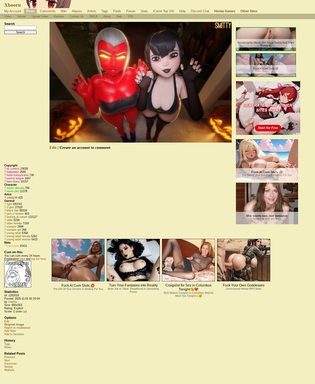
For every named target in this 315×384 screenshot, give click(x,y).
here (22, 259)
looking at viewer (17, 216)
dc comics (13, 168)
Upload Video (40, 16)
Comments (48, 11)
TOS (130, 16)
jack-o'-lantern (15, 213)
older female (14, 223)
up (24, 311)
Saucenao (10, 363)
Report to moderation (17, 327)
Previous (9, 357)
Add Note (10, 331)
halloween (13, 171)
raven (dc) (13, 191)
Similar (8, 366)
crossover (13, 245)
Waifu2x (9, 370)
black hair (13, 210)
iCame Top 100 (163, 11)
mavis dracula (15, 188)
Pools (117, 11)
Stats (144, 11)
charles (12, 301)
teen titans (13, 181)
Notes (8, 347)
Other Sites (248, 11)
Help (182, 11)
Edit (6, 321)
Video (7, 16)
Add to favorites (14, 334)
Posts (30, 11)
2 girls (10, 207)
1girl (9, 204)
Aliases (77, 11)
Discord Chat (200, 11)
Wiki (64, 11)
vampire (11, 226)
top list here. (39, 259)
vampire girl (14, 229)
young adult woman (19, 239)
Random (59, 16)
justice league (15, 178)
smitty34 (12, 197)
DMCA (93, 16)
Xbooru (12, 5)
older (10, 220)
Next (7, 360)
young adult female (18, 236)
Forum (130, 11)
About (107, 16)
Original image (14, 324)
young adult (14, 233)
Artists (91, 11)
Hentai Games (224, 11)
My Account (12, 11)
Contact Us (77, 16)
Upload (21, 16)
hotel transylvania (17, 175)
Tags (104, 11)
